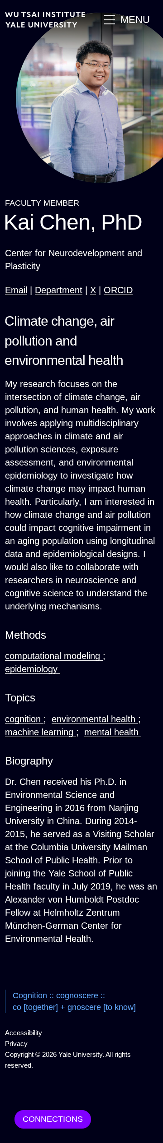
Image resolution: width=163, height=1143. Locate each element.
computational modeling (54, 656)
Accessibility (23, 1033)
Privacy (16, 1043)
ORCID (118, 290)
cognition (24, 719)
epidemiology (32, 669)
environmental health (95, 719)
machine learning (40, 732)
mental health (112, 732)
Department (58, 290)
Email (16, 290)
